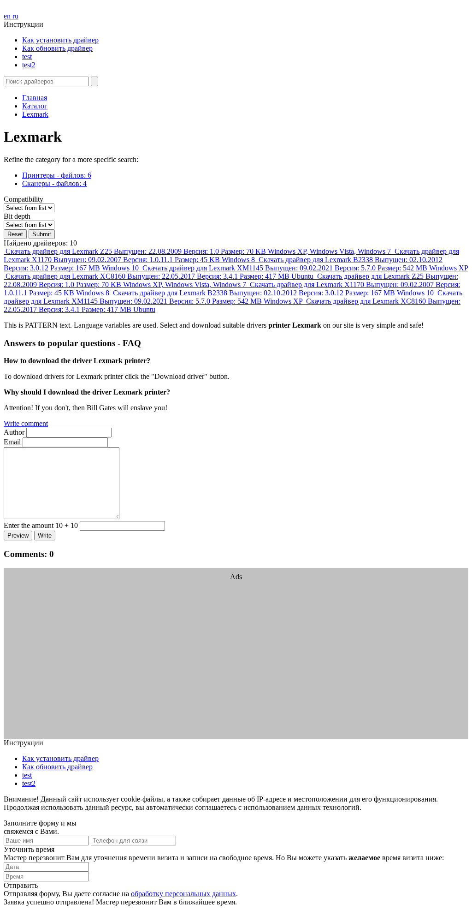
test (27, 56)
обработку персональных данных (183, 894)
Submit (41, 234)
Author (14, 432)
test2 (28, 65)
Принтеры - (56, 175)
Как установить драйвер (60, 40)
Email (12, 442)
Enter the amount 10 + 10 (41, 525)
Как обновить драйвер (57, 48)
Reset (15, 234)
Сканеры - (54, 183)
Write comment (26, 423)
